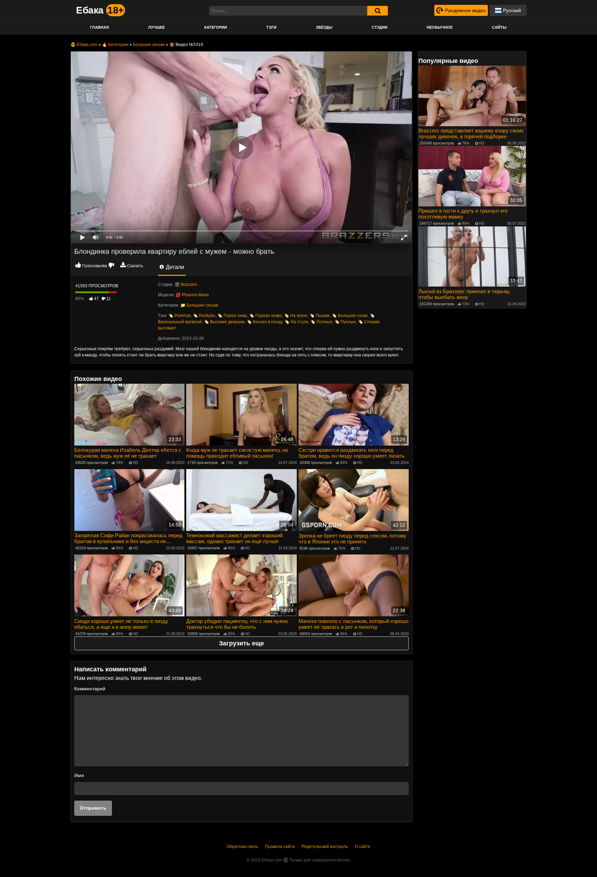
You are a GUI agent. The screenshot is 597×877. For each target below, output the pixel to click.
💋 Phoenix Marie (192, 294)
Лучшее (156, 27)
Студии (379, 27)
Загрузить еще (241, 643)
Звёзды (324, 27)
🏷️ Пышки (320, 315)
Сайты (499, 27)
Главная (99, 27)
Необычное (440, 27)
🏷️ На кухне (295, 315)
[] (377, 11)
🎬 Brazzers (185, 284)
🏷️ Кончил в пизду (264, 321)
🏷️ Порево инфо (265, 315)
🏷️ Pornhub (179, 315)
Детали (174, 267)
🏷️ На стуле (296, 321)
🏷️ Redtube (204, 315)
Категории (215, 27)
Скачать (135, 265)
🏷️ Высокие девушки (224, 321)
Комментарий (89, 688)
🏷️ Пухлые (345, 321)
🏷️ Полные (321, 321)
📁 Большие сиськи (199, 305)
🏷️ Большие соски (350, 315)
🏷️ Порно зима (232, 315)
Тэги (271, 27)
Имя (79, 775)
